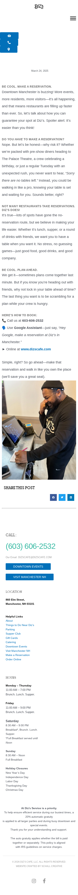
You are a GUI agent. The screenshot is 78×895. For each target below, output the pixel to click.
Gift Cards (12, 638)
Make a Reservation (18, 655)
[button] (53, 497)
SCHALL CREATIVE (51, 866)
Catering (11, 642)
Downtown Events (16, 646)
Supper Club (13, 633)
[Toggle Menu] (73, 18)
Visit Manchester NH (18, 650)
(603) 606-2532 (30, 546)
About (9, 620)
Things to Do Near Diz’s (20, 625)
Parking (10, 629)
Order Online (13, 659)
